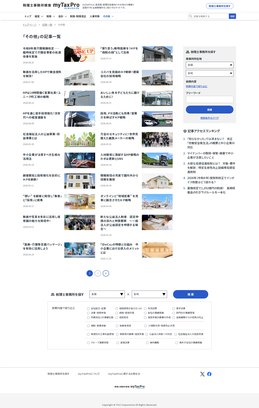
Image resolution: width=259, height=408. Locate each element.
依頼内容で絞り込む (196, 86)
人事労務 (95, 16)
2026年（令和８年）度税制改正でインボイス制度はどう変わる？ (210, 180)
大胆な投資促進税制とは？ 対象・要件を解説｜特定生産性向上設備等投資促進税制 (211, 167)
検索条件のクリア (209, 118)
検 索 (190, 294)
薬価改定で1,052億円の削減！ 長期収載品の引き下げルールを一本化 (211, 190)
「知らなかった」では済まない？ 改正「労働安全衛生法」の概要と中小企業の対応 (211, 143)
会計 (61, 16)
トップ (28, 16)
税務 (49, 16)
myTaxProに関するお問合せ (124, 373)
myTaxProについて (89, 373)
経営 (37, 16)
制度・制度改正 (78, 16)
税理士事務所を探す (220, 6)
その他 (107, 16)
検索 (232, 16)
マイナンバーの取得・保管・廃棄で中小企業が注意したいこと (210, 155)
